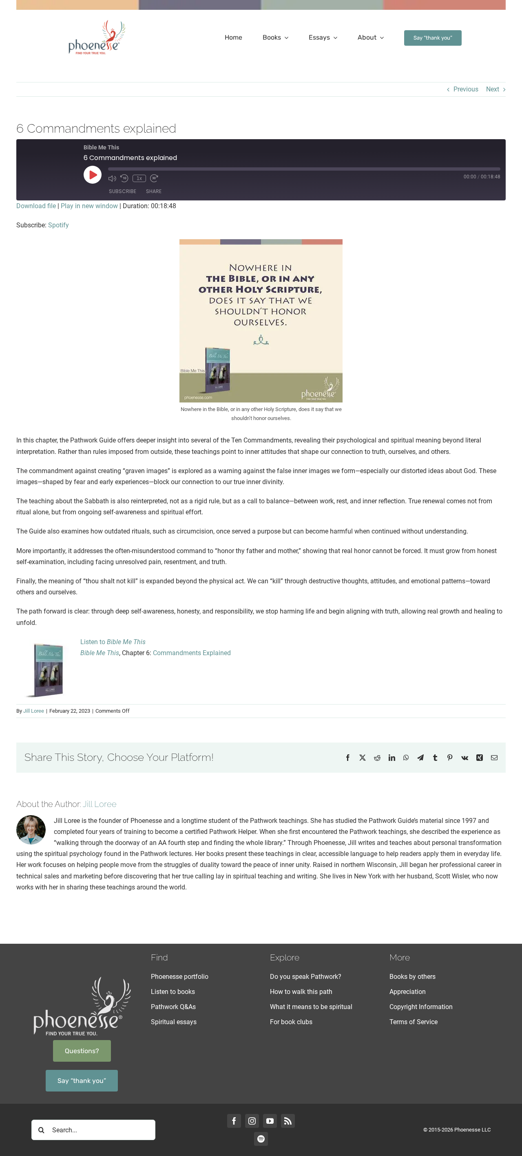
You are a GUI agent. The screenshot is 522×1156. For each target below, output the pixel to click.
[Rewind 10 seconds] (124, 178)
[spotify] (261, 1139)
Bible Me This (99, 653)
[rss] (288, 1121)
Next (492, 89)
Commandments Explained (192, 653)
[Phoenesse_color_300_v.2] (97, 21)
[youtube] (270, 1121)
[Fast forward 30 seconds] (154, 178)
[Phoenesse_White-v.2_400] (82, 978)
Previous (465, 89)
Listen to (113, 642)
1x (139, 178)
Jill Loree (33, 711)
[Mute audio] (112, 178)
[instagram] (252, 1121)
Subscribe (122, 191)
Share (153, 191)
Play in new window (89, 206)
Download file (36, 206)
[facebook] (234, 1121)
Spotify (58, 225)
